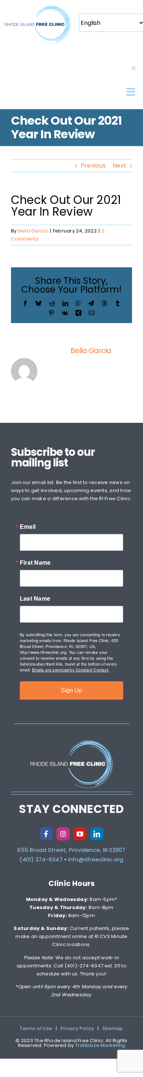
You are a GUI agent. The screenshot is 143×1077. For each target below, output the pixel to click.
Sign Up (71, 690)
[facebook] (46, 833)
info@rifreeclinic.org (96, 859)
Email (28, 527)
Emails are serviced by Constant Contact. (71, 670)
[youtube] (80, 833)
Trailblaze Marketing (100, 1045)
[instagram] (63, 833)
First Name (35, 562)
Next (119, 165)
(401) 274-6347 (40, 859)
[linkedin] (96, 833)
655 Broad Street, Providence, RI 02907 (71, 850)
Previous (93, 165)
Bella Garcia (33, 230)
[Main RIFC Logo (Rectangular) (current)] (38, 6)
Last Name (35, 598)
